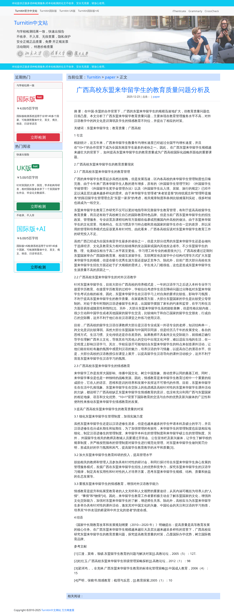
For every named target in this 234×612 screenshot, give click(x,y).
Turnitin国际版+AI (88, 11)
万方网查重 (68, 610)
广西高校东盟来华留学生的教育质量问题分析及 (143, 89)
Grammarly (195, 11)
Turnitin (94, 77)
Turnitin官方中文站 (26, 11)
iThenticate (179, 11)
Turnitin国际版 (48, 11)
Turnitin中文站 (31, 22)
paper (110, 77)
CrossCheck (212, 11)
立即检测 (38, 137)
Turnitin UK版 (67, 11)
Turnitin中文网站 (51, 610)
